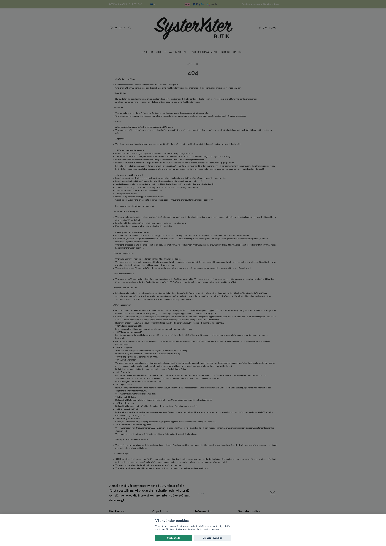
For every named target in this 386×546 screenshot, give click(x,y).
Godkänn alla (173, 538)
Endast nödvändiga (212, 538)
